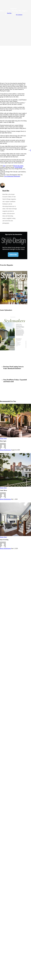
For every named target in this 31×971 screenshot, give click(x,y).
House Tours (13, 8)
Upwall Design (18, 167)
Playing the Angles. (18, 165)
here (4, 165)
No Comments (19, 14)
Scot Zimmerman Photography (12, 176)
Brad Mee (9, 13)
